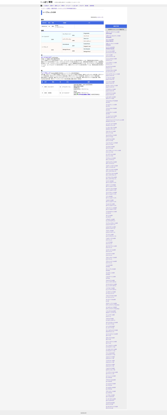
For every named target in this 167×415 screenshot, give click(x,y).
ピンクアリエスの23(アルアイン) (111, 67)
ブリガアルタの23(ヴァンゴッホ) (110, 403)
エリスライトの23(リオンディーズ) (110, 365)
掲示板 (86, 5)
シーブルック (46, 73)
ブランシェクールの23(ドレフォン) (111, 262)
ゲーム (68, 5)
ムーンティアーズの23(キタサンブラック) (111, 124)
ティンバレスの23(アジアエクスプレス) (111, 52)
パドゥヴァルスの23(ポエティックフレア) (111, 312)
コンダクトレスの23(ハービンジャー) (111, 292)
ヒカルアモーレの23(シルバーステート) (111, 227)
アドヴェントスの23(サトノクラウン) (111, 159)
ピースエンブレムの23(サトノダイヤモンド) (111, 178)
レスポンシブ (99, 17)
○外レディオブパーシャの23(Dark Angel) (112, 32)
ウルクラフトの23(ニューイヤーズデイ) (111, 281)
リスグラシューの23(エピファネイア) (111, 90)
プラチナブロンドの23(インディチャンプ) (111, 71)
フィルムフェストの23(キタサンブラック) (111, 117)
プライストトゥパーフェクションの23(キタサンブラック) (115, 120)
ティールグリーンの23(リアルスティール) (111, 346)
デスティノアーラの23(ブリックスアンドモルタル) (112, 304)
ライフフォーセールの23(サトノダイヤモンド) (112, 174)
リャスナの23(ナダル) (109, 266)
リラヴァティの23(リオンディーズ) (110, 361)
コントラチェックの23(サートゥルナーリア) (111, 193)
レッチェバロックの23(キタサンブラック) (111, 128)
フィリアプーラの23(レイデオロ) (111, 384)
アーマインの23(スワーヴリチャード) (111, 235)
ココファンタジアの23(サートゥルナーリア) (111, 189)
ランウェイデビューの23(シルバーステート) (112, 224)
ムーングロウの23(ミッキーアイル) (110, 327)
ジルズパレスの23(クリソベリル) (110, 140)
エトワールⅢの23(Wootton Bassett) (110, 48)
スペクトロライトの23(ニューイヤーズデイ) (111, 285)
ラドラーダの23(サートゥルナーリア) (111, 182)
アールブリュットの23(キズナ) (111, 105)
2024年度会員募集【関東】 (84, 94)
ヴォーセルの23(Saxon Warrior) (109, 40)
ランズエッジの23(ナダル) (110, 273)
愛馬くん (57, 5)
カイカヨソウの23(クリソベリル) (110, 147)
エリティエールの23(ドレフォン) (111, 250)
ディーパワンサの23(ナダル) (111, 269)
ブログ (81, 5)
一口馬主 (46, 5)
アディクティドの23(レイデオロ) (111, 392)
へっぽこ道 (74, 5)
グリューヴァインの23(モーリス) (111, 342)
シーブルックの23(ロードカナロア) (110, 396)
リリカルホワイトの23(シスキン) (111, 212)
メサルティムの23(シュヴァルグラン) (110, 220)
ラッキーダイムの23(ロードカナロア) (111, 399)
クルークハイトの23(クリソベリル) (111, 132)
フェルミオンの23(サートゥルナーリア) (111, 205)
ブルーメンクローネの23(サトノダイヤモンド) (112, 170)
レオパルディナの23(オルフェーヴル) (111, 97)
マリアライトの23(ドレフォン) (110, 254)
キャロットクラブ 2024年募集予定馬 (67, 8)
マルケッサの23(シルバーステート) (110, 231)
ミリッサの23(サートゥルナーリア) (111, 197)
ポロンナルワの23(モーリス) (110, 338)
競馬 (51, 5)
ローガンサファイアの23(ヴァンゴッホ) (112, 407)
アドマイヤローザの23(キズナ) (111, 109)
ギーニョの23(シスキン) (109, 216)
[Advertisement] (116, 15)
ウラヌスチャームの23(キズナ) (111, 113)
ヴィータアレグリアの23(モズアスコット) (112, 331)
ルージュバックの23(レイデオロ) (111, 376)
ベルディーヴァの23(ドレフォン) (111, 239)
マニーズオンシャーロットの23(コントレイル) (113, 151)
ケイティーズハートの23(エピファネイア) (112, 86)
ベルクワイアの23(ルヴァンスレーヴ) (110, 369)
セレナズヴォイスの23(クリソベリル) (111, 136)
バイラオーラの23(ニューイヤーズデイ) (111, 289)
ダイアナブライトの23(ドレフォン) (111, 247)
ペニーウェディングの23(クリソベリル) (112, 143)
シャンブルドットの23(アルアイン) (111, 63)
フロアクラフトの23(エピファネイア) (111, 94)
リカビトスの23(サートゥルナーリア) (111, 201)
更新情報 (92, 5)
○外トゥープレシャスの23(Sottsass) (112, 44)
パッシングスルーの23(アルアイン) (111, 59)
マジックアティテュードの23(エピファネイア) (113, 75)
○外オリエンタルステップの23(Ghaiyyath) (113, 36)
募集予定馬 (54, 8)
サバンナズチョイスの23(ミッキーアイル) (112, 323)
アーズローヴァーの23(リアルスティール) (111, 350)
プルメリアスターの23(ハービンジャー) (111, 296)
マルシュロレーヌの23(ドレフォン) (111, 258)
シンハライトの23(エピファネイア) (110, 82)
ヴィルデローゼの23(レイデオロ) (111, 388)
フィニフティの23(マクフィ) (110, 315)
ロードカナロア (46, 57)
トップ (42, 8)
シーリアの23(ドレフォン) (109, 243)
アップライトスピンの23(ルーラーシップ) (112, 373)
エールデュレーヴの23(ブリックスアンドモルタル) (112, 308)
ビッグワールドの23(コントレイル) (111, 155)
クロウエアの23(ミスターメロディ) (110, 319)
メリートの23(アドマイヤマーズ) (110, 55)
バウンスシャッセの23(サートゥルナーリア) (111, 208)
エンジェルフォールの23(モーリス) (112, 334)
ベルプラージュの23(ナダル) (111, 277)
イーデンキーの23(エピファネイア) (110, 78)
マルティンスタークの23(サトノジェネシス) (112, 166)
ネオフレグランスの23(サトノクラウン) (111, 162)
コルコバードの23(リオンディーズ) (110, 357)
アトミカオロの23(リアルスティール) (110, 354)
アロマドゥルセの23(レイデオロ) (111, 380)
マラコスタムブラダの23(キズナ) (112, 101)
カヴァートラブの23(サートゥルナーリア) (111, 185)
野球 (63, 5)
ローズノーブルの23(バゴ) (111, 300)
